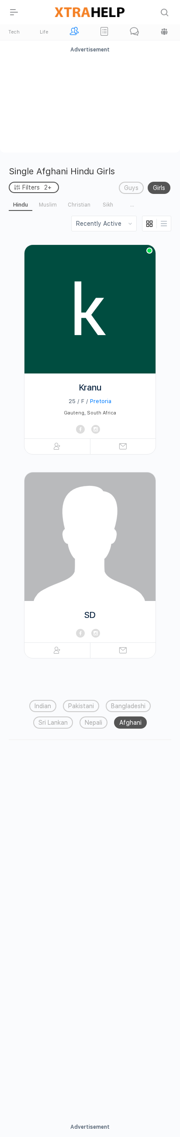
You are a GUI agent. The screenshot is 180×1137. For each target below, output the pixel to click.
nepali (93, 722)
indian (43, 706)
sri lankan (53, 722)
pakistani (81, 706)
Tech (14, 32)
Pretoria (100, 401)
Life (44, 32)
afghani (130, 722)
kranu (90, 387)
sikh (108, 205)
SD (90, 615)
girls (159, 187)
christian (79, 205)
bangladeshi (128, 706)
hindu (20, 205)
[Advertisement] (90, 101)
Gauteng (74, 413)
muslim (48, 205)
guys (131, 187)
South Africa (101, 413)
